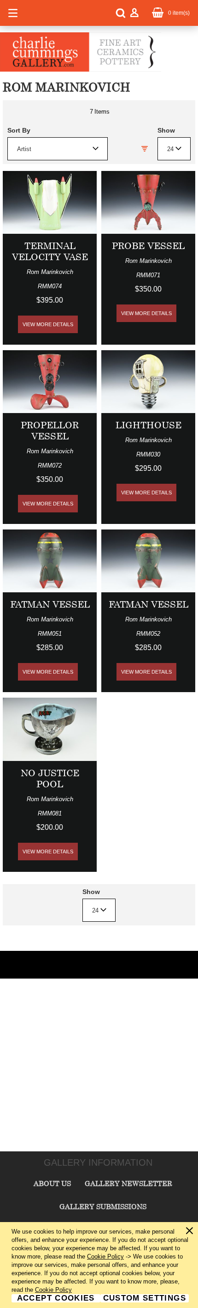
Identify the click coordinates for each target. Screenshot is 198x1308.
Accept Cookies (56, 1298)
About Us (52, 1183)
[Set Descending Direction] (144, 149)
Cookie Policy (105, 1256)
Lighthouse (148, 425)
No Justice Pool (50, 778)
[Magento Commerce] (80, 70)
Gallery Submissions (102, 1206)
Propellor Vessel (50, 430)
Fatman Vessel (50, 604)
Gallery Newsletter (128, 1183)
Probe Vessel (148, 245)
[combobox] (57, 148)
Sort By (18, 130)
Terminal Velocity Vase (50, 251)
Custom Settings (144, 1298)
